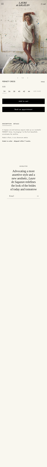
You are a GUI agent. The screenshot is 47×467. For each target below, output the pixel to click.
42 (24, 91)
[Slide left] (17, 77)
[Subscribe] (37, 196)
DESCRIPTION (7, 124)
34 (4, 91)
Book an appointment (23, 109)
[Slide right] (27, 77)
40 (19, 91)
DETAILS (16, 124)
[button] (38, 4)
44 (29, 91)
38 (14, 91)
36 (9, 91)
